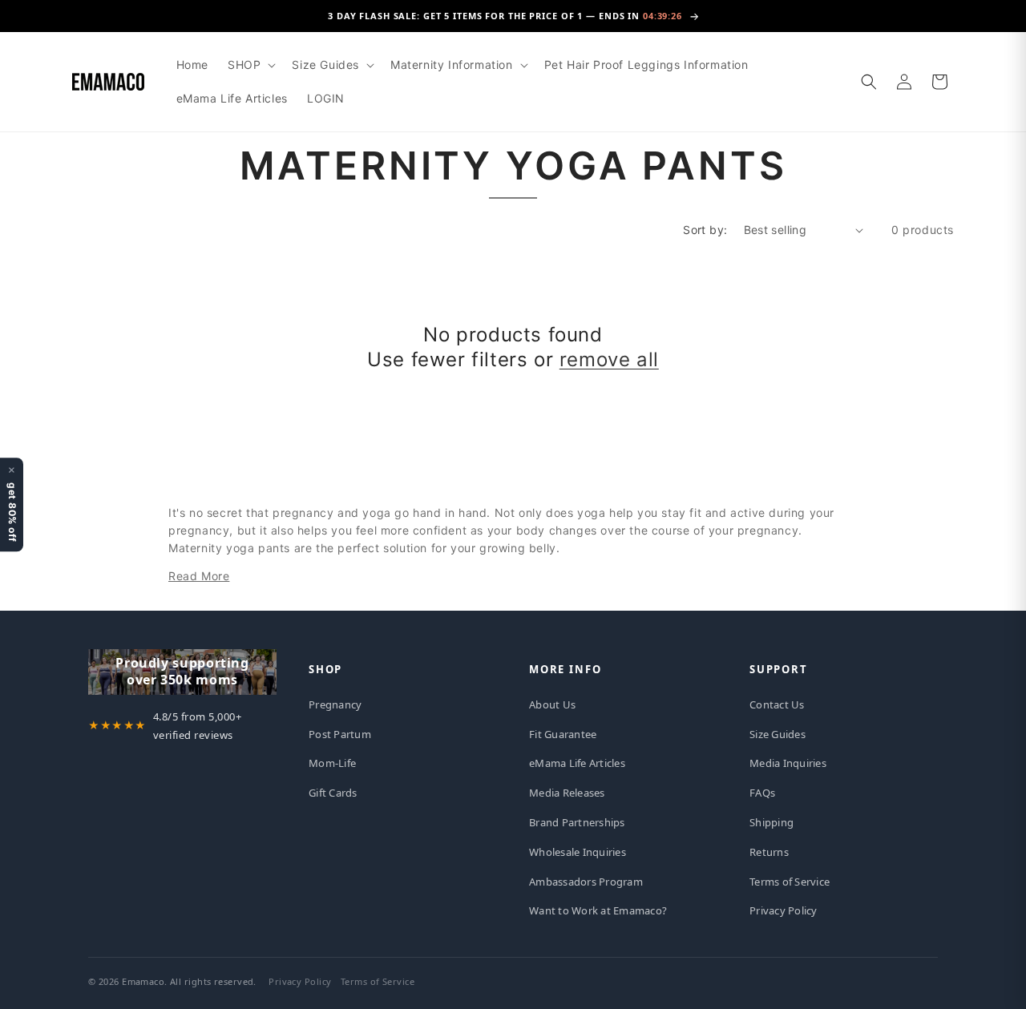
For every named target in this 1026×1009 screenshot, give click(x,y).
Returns (769, 852)
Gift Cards (333, 792)
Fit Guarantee (562, 734)
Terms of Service (789, 881)
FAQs (762, 792)
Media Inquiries (787, 763)
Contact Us (777, 704)
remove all (609, 359)
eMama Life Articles (577, 763)
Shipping (771, 822)
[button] (250, 65)
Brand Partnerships (577, 822)
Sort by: (705, 229)
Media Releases (567, 792)
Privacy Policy (783, 910)
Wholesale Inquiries (577, 852)
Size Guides (777, 734)
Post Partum (340, 734)
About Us (552, 704)
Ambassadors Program (586, 881)
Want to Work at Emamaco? (598, 910)
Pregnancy (335, 704)
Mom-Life (332, 763)
